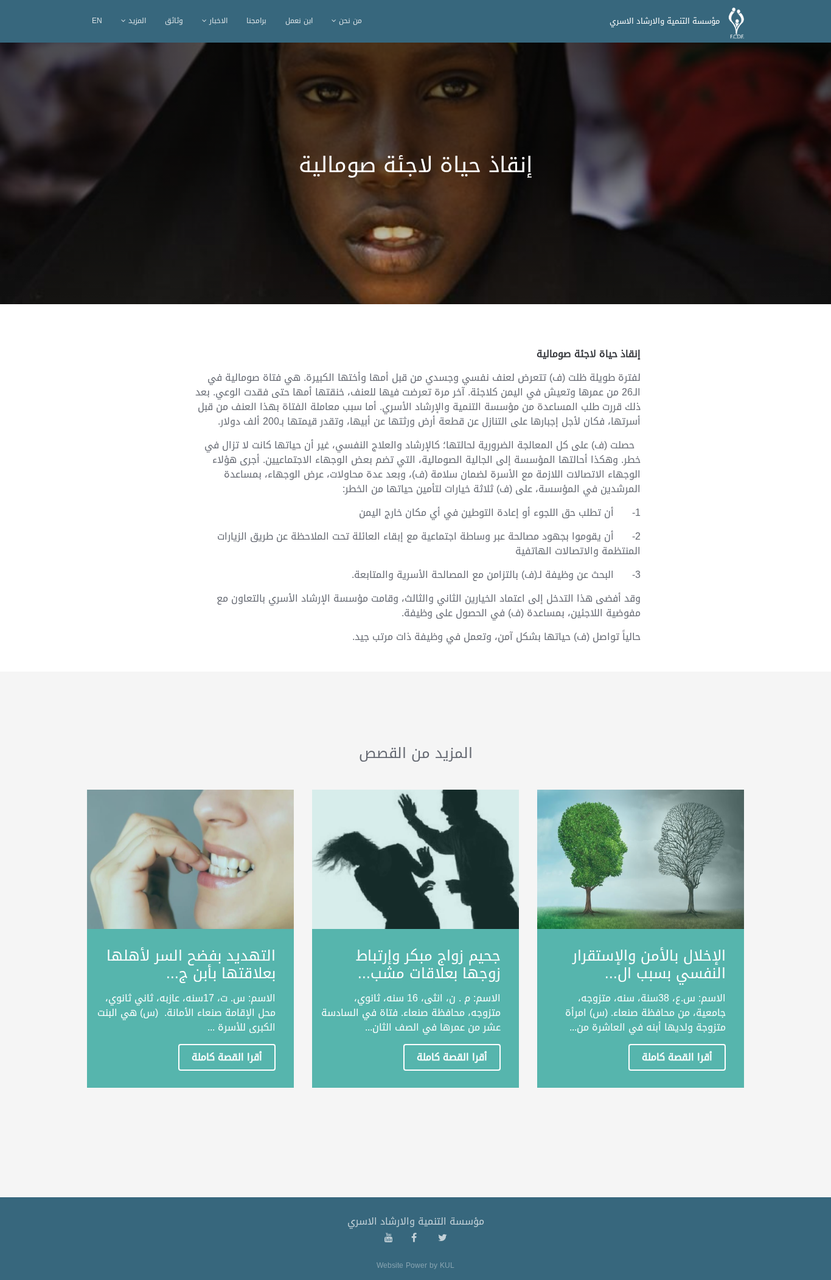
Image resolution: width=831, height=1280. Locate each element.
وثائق (174, 20)
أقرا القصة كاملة (677, 1057)
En (97, 20)
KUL (447, 1265)
